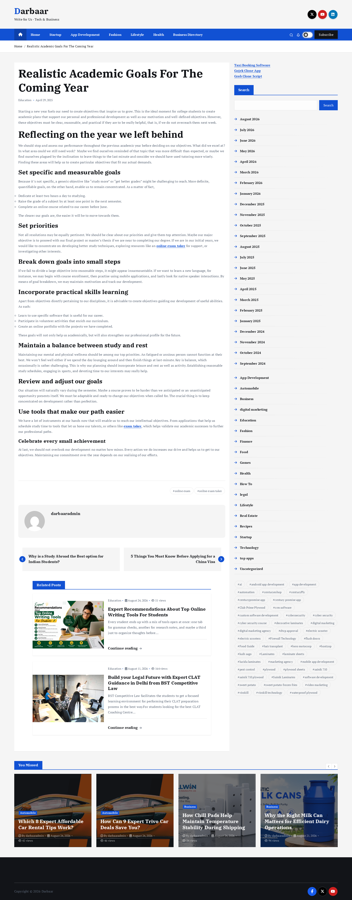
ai (241, 584)
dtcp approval (289, 631)
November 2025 (252, 214)
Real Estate (249, 515)
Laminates (267, 654)
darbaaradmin (65, 513)
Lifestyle (137, 34)
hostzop (326, 646)
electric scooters (250, 638)
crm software (283, 607)
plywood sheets (295, 669)
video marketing (317, 685)
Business (246, 399)
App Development (85, 34)
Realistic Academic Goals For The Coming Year (60, 46)
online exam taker (210, 491)
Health (158, 34)
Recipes (246, 526)
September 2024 (252, 363)
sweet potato (248, 685)
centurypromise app (252, 600)
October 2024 (250, 352)
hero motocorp (301, 646)
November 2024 (252, 342)
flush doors (313, 638)
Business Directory (187, 34)
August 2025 (250, 246)
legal (244, 494)
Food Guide (247, 646)
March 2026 (249, 172)
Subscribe (326, 34)
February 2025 (251, 310)
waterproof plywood (305, 692)
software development (319, 677)
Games (245, 462)
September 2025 (252, 236)
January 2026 (250, 193)
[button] (329, 766)
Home (35, 34)
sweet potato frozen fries (281, 685)
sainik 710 (321, 669)
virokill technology (270, 692)
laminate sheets (294, 654)
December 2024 (252, 331)
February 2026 (251, 182)
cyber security (324, 615)
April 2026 (248, 161)
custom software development (259, 615)
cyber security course (253, 623)
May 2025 (247, 278)
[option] (52, 810)
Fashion (115, 34)
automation (247, 592)
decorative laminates (289, 623)
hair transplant (273, 646)
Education (24, 100)
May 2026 (247, 151)
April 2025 (248, 289)
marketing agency (281, 662)
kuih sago (246, 654)
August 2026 (250, 119)
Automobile (249, 388)
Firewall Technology (283, 638)
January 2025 (250, 321)
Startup (55, 34)
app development (305, 584)
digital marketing (253, 409)
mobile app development (318, 662)
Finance (246, 441)
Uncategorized (251, 568)
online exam (182, 491)
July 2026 (247, 130)
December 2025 (252, 204)
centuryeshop (273, 592)
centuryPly (298, 592)
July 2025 (247, 257)
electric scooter (318, 631)
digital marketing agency (255, 631)
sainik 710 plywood (252, 677)
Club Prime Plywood (252, 607)
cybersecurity (296, 615)
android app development (267, 584)
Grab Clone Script (248, 76)
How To (246, 484)
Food (244, 452)
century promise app (288, 600)
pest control (247, 669)
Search (244, 89)
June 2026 (247, 140)
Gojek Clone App (247, 70)
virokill (244, 692)
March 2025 (249, 299)
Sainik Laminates (284, 677)
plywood (269, 669)
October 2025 (250, 225)
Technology (249, 547)
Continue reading (123, 648)
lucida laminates (250, 662)
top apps (247, 558)
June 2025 (247, 268)
